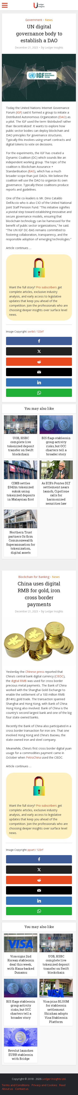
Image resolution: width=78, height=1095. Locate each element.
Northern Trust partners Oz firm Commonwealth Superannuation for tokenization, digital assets (20, 542)
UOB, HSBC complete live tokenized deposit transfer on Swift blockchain (20, 446)
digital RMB (19, 681)
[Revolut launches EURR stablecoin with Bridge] (20, 1037)
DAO (62, 117)
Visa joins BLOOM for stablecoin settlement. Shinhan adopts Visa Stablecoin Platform (56, 1012)
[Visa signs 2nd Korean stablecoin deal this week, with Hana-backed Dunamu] (20, 942)
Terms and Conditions (16, 1085)
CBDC (59, 676)
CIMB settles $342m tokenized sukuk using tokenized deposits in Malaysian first (21, 491)
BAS (31, 171)
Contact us (21, 1089)
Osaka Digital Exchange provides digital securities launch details (37, 1076)
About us (7, 1089)
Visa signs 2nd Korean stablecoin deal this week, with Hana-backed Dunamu (20, 964)
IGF (19, 112)
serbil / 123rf (35, 331)
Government (33, 20)
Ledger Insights (54, 47)
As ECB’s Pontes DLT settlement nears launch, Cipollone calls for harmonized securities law (56, 493)
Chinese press (34, 672)
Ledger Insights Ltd (54, 1079)
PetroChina (33, 757)
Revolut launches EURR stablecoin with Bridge (20, 1055)
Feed (62, 1085)
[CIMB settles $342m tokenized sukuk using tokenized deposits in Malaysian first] (20, 469)
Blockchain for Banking (33, 577)
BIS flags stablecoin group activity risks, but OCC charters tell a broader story (56, 446)
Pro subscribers (46, 287)
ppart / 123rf (35, 850)
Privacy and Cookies (44, 1085)
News (49, 20)
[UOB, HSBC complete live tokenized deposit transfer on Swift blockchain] (20, 424)
